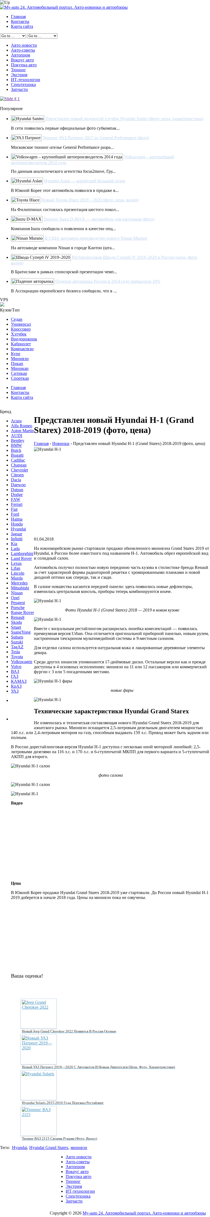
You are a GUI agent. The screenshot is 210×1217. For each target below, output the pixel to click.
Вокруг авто (22, 60)
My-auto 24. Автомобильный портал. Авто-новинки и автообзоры (144, 1213)
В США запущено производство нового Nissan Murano (96, 238)
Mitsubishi (20, 588)
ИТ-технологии (25, 79)
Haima (16, 519)
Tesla (15, 651)
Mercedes (19, 583)
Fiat (14, 509)
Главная (18, 16)
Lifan (15, 568)
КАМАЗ (19, 681)
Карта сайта (22, 26)
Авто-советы (23, 50)
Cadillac (18, 460)
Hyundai (18, 529)
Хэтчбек (19, 334)
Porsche (18, 607)
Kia (14, 543)
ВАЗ (15, 671)
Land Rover (21, 558)
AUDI (16, 435)
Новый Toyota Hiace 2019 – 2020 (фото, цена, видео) (90, 200)
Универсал (21, 324)
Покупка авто (24, 65)
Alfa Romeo (21, 425)
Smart (16, 627)
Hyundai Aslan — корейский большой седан (84, 181)
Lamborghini (22, 553)
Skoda (16, 622)
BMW (16, 445)
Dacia (16, 479)
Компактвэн (22, 348)
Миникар (19, 368)
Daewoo (18, 484)
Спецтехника (23, 84)
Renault (17, 617)
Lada (15, 548)
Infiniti (16, 538)
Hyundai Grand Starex (48, 1147)
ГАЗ (14, 676)
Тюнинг (18, 69)
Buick (16, 450)
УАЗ (15, 691)
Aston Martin (22, 430)
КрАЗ (16, 686)
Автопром (20, 55)
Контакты (20, 21)
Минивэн (20, 358)
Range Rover (22, 612)
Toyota (17, 656)
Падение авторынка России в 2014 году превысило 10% (107, 281)
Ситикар (19, 373)
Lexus (16, 563)
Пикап (17, 363)
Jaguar (16, 534)
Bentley (17, 440)
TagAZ (17, 647)
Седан (16, 319)
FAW (15, 499)
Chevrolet (19, 470)
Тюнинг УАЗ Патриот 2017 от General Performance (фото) (96, 137)
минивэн (79, 1147)
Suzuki (17, 642)
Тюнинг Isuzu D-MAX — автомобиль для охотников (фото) (98, 219)
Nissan (17, 592)
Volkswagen (21, 661)
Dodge (17, 494)
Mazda (17, 578)
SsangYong (21, 632)
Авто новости (24, 45)
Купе (15, 353)
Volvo (16, 666)
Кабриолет (21, 344)
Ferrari (16, 504)
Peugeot (18, 602)
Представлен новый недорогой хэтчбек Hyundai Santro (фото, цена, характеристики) (124, 118)
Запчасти (19, 89)
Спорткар (20, 378)
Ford (15, 514)
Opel (15, 597)
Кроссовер (21, 329)
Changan (19, 465)
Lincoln (17, 573)
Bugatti (17, 455)
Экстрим (19, 74)
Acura (16, 420)
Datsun (17, 489)
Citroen (17, 475)
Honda (17, 524)
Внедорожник (24, 339)
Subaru (17, 637)
